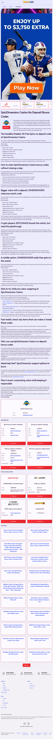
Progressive (5, 703)
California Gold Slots (7, 310)
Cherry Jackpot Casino (15, 513)
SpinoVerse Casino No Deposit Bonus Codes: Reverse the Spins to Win (40, 600)
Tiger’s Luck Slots (7, 301)
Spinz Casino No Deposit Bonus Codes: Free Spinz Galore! (40, 531)
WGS (4, 685)
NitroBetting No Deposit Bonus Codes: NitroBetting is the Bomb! (39, 585)
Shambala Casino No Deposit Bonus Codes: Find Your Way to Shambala (39, 571)
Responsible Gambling (38, 733)
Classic (4, 698)
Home (4, 6)
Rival (4, 683)
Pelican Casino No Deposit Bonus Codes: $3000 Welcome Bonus (13, 626)
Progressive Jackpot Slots (25, 733)
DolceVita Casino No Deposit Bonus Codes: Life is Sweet (13, 639)
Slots (31, 683)
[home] (28, 4)
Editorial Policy (45, 733)
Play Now (6, 127)
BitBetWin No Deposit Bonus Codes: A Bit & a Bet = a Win (39, 626)
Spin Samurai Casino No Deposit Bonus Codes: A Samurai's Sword (39, 544)
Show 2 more (4, 692)
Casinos (3, 681)
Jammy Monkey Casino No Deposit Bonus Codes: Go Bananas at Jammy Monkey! (40, 613)
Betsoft (4, 688)
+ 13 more (21, 491)
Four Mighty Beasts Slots (42, 455)
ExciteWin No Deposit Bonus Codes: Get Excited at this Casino (39, 653)
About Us (50, 733)
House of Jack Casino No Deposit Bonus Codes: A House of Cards (13, 531)
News (10, 6)
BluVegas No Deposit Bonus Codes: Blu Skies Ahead (13, 653)
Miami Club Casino (14, 435)
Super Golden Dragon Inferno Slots (11, 306)
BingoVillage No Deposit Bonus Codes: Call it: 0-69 (40, 639)
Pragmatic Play (6, 690)
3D (3, 700)
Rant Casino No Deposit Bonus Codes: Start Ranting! (13, 571)
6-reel (4, 705)
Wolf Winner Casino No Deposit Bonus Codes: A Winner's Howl (13, 558)
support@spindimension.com (30, 371)
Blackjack (19, 733)
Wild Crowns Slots (22, 106)
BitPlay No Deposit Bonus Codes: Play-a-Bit (13, 599)
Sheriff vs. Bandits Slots (15, 430)
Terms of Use (32, 733)
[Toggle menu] (2, 2)
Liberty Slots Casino (41, 435)
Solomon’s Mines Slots (8, 303)
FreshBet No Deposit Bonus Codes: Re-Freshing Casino (13, 612)
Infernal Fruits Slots (36, 106)
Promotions (32, 685)
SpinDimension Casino (18, 376)
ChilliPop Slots (6, 312)
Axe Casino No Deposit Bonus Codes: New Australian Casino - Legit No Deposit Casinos (39, 559)
